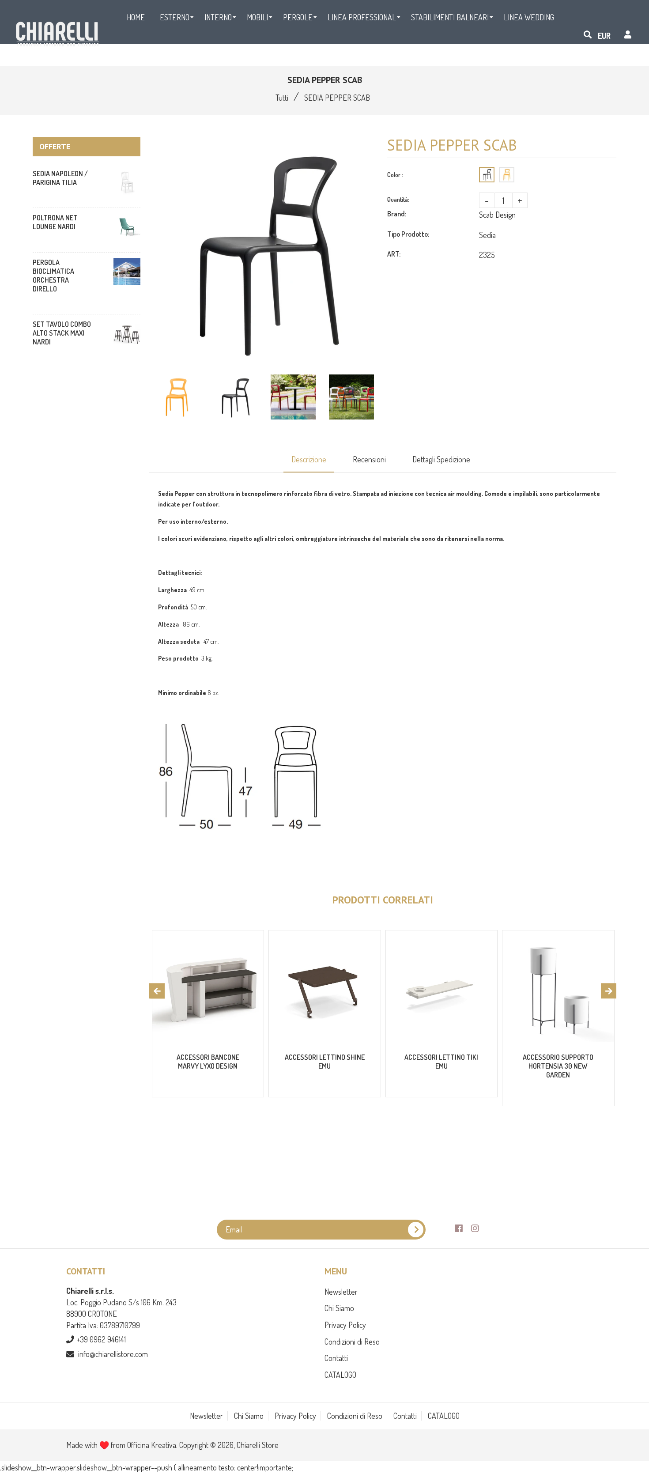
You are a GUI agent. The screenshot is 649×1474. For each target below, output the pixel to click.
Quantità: (398, 199)
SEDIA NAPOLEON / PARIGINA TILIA (60, 178)
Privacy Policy (345, 1325)
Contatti (336, 1358)
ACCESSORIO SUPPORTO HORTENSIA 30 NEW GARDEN (558, 1066)
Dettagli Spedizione (441, 459)
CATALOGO (340, 1375)
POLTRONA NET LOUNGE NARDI (55, 222)
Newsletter (341, 1291)
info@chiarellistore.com (113, 1354)
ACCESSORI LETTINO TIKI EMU (441, 1061)
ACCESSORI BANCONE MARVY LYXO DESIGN (208, 1061)
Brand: (396, 213)
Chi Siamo (339, 1308)
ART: (393, 253)
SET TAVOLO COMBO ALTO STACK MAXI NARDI (62, 333)
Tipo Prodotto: (408, 234)
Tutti (281, 97)
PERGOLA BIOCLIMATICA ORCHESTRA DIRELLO (53, 275)
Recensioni (369, 459)
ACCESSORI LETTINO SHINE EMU (325, 1061)
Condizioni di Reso (352, 1341)
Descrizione (308, 459)
